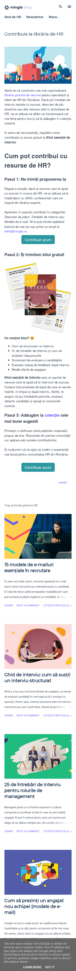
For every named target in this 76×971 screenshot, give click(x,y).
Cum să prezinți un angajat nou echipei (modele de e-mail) (34, 906)
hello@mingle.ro (15, 231)
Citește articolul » (58, 605)
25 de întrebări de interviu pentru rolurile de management (32, 790)
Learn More (32, 967)
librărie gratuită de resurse (22, 95)
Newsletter (35, 17)
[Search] (60, 6)
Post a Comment (28, 605)
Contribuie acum (38, 239)
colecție (52, 415)
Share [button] (62, 482)
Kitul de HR (12, 17)
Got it (50, 967)
